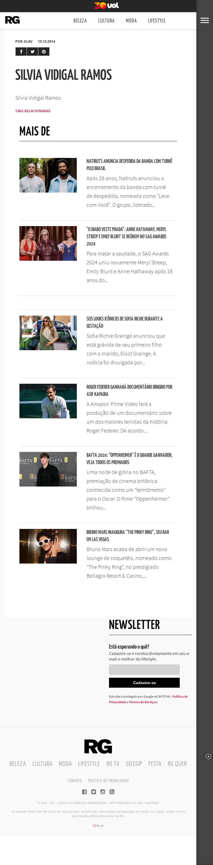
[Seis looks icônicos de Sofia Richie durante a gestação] (48, 349)
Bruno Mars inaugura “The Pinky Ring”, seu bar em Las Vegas (128, 536)
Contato (75, 781)
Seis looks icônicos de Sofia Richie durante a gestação (125, 322)
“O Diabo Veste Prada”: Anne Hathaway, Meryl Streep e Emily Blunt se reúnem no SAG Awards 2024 (126, 237)
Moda (131, 21)
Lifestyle (157, 21)
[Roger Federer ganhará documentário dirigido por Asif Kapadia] (48, 417)
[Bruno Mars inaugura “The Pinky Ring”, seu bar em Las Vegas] (48, 562)
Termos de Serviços (143, 702)
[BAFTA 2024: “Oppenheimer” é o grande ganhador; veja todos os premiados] (48, 485)
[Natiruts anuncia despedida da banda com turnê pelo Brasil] (48, 191)
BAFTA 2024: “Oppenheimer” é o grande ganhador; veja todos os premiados (129, 459)
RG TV (113, 764)
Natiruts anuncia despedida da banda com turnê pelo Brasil (129, 165)
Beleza (80, 21)
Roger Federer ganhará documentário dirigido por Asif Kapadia (129, 391)
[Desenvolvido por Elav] (98, 827)
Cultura (106, 21)
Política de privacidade (108, 781)
